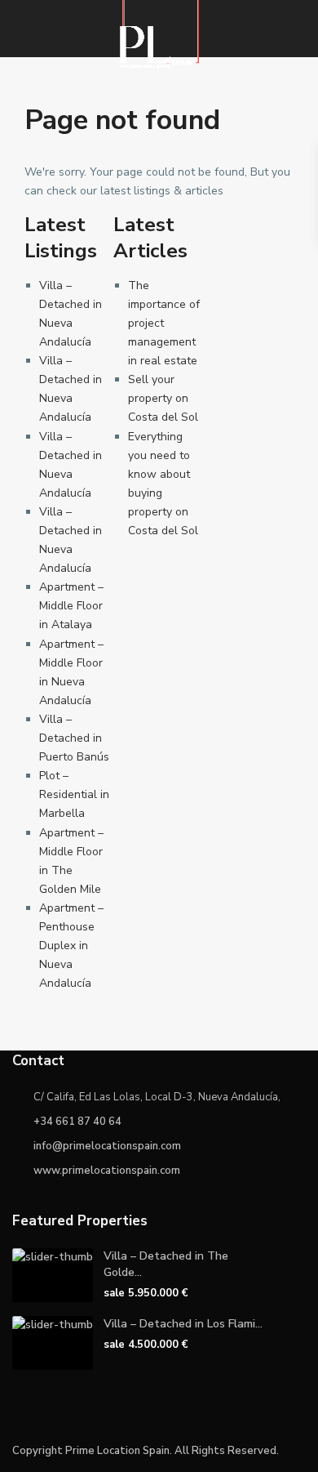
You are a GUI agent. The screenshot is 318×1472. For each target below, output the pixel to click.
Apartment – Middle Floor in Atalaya (71, 605)
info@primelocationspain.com (107, 1146)
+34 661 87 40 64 (77, 1121)
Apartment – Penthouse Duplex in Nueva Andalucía (71, 945)
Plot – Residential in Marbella (74, 794)
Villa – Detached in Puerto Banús (74, 738)
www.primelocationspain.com (106, 1170)
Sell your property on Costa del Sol (163, 398)
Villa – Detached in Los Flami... (183, 1323)
